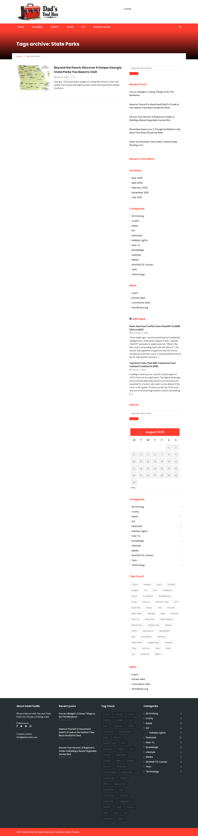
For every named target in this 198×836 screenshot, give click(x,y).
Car (145, 590)
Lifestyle (136, 254)
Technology (138, 274)
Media (135, 259)
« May (132, 487)
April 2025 (137, 182)
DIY (83, 27)
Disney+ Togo (162, 602)
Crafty (55, 27)
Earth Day (136, 607)
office (134, 631)
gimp (163, 613)
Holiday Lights (101, 27)
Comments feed (141, 302)
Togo (134, 648)
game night (137, 613)
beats (159, 584)
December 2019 (140, 192)
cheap (134, 596)
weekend (145, 654)
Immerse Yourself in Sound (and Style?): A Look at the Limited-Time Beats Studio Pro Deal (76, 732)
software (161, 636)
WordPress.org (140, 307)
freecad (170, 607)
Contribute (148, 596)
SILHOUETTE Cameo (142, 264)
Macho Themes (72, 832)
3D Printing (138, 216)
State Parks (137, 642)
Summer (168, 642)
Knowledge (138, 250)
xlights (158, 654)
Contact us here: (24, 734)
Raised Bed (164, 631)
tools (157, 648)
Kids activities (166, 619)
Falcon (149, 607)
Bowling (171, 584)
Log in (135, 292)
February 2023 (140, 187)
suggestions (153, 642)
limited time (137, 625)
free (160, 607)
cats (155, 590)
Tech (134, 269)
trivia (168, 648)
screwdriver (146, 636)
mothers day (153, 625)
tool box (146, 648)
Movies (168, 625)
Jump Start (150, 619)
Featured (37, 27)
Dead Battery (165, 596)
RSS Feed (139, 319)
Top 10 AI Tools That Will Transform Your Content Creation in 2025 (152, 365)
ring (133, 636)
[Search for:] (155, 67)
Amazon (147, 584)
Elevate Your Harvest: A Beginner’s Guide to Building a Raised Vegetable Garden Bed (78, 750)
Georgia (151, 613)
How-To (136, 245)
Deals (70, 27)
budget (135, 590)
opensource (148, 631)
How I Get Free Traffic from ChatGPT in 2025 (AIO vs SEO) (154, 328)
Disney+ (146, 602)
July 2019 (137, 197)
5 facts (135, 584)
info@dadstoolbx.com (26, 737)
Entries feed (138, 297)
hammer (174, 613)
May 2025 (137, 177)
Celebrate (167, 590)
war (133, 654)
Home (21, 27)
